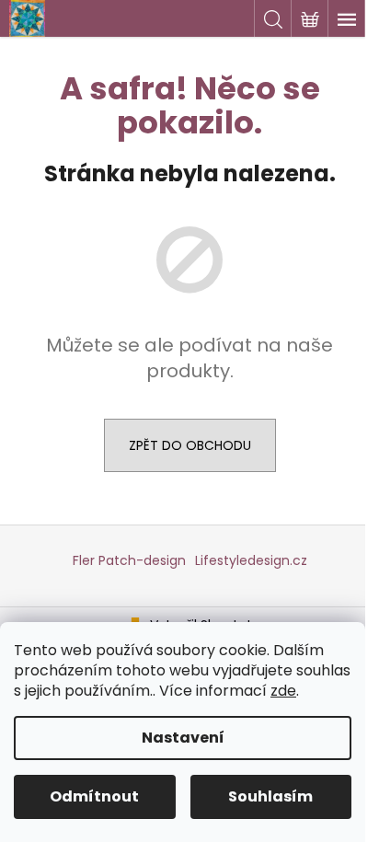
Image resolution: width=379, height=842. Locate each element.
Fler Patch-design (129, 560)
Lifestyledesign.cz (251, 560)
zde (283, 690)
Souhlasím (270, 796)
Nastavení (183, 737)
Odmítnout (94, 796)
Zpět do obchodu (190, 445)
